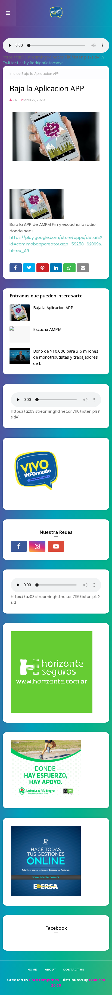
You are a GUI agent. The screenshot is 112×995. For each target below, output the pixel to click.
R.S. (15, 100)
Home (32, 969)
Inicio (14, 73)
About (50, 969)
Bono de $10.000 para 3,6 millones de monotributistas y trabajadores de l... (65, 357)
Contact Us (73, 969)
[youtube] (56, 546)
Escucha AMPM (47, 329)
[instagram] (37, 546)
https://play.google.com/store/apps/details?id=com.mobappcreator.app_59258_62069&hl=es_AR (56, 244)
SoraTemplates (44, 979)
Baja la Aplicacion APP (53, 307)
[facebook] (19, 546)
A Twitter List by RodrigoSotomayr (53, 60)
